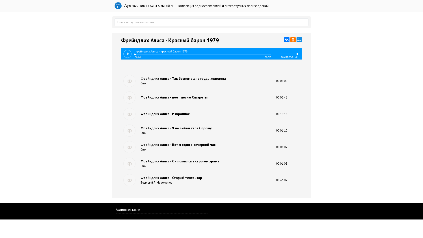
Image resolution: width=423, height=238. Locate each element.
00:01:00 (282, 81)
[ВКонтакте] (286, 39)
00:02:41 (282, 97)
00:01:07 (282, 147)
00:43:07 (282, 180)
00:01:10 (282, 130)
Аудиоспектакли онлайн (148, 5)
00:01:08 (282, 163)
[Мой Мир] (299, 39)
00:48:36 (282, 114)
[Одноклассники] (293, 39)
